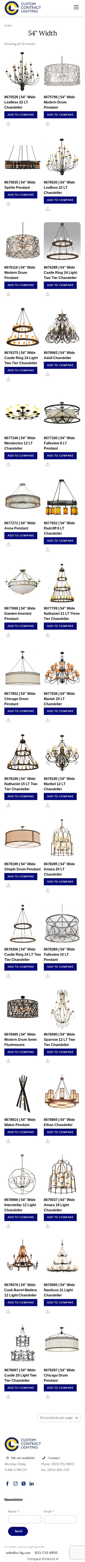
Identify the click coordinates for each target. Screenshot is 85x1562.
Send (18, 1531)
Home (8, 25)
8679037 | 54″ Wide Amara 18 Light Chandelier (59, 1205)
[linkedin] (32, 1483)
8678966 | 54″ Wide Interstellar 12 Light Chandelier (20, 1205)
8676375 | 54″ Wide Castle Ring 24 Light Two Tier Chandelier (21, 358)
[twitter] (23, 1483)
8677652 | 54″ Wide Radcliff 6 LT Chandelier (59, 528)
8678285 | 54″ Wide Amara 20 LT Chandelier (59, 869)
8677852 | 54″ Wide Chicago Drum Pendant (20, 699)
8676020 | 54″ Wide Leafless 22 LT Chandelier (59, 188)
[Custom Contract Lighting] (22, 8)
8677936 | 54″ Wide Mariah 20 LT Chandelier (59, 699)
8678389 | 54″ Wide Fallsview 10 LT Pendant (59, 954)
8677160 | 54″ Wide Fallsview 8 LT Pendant (59, 443)
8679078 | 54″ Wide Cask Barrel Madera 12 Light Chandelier (20, 1290)
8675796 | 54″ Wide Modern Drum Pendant (59, 102)
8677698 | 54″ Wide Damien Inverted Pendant (20, 614)
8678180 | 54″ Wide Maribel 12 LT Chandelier (59, 784)
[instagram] (15, 1483)
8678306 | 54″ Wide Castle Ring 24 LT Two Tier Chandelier (22, 954)
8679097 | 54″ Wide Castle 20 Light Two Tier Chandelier (20, 1375)
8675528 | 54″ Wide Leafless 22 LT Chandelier (20, 102)
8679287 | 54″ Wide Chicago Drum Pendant (59, 1375)
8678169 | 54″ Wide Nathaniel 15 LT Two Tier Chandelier (20, 784)
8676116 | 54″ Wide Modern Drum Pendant (19, 273)
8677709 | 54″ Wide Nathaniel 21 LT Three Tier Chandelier (62, 614)
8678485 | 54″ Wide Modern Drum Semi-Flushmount (20, 1040)
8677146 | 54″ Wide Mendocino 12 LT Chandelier (20, 443)
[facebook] (7, 1483)
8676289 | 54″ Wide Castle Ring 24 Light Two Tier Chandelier (60, 273)
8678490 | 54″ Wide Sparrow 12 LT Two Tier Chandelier (59, 1040)
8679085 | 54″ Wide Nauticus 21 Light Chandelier (59, 1290)
